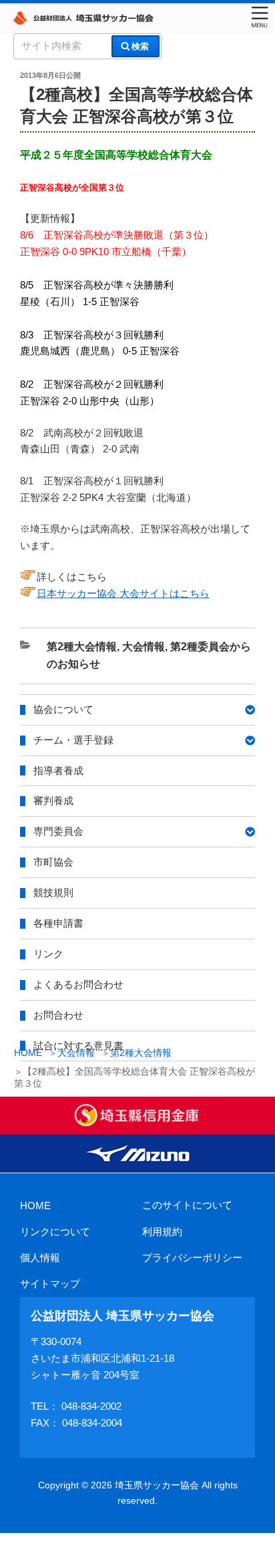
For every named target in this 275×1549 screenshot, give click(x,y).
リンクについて (55, 1231)
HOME (35, 1205)
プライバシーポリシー (192, 1257)
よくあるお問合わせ (78, 984)
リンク (48, 953)
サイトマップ (50, 1283)
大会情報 (143, 646)
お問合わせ (58, 1015)
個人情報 (40, 1257)
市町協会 (53, 861)
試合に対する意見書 (78, 1045)
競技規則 (53, 892)
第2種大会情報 (82, 646)
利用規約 (162, 1231)
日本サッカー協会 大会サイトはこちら (123, 593)
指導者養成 (58, 770)
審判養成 (53, 800)
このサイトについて (187, 1205)
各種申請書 (58, 923)
